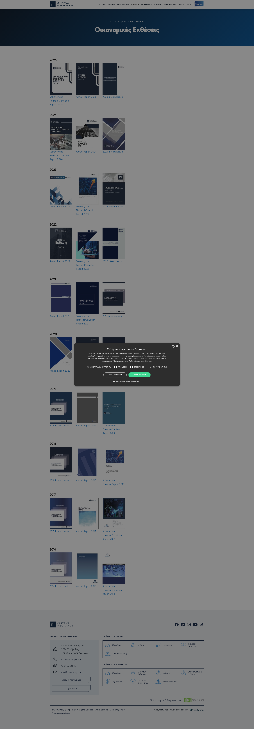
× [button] (177, 346)
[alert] (127, 364)
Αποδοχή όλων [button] (139, 375)
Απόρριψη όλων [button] (115, 375)
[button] (127, 381)
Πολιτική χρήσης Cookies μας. (140, 361)
